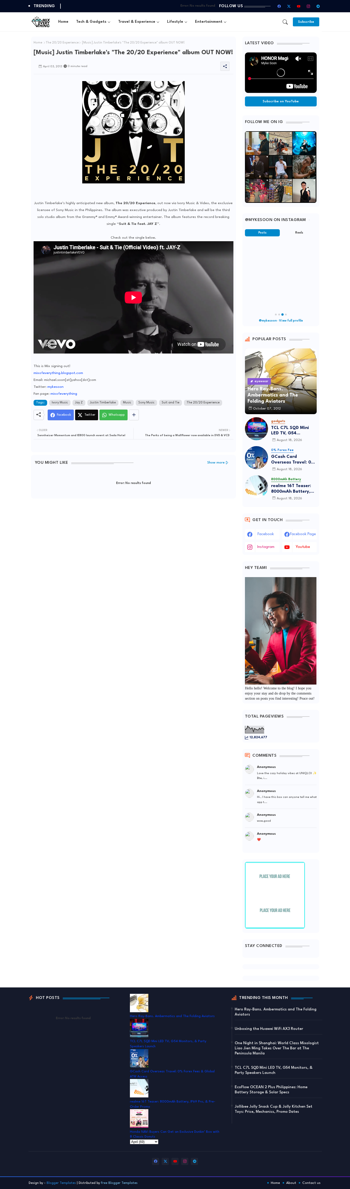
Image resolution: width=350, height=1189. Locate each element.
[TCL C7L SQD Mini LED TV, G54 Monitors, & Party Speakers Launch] (256, 428)
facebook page (303, 534)
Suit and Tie (170, 402)
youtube (303, 547)
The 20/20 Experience (62, 42)
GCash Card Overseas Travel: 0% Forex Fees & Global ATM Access (293, 460)
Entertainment (208, 22)
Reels (299, 232)
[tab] (63, 21)
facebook (266, 534)
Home (63, 22)
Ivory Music (60, 402)
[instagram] (308, 6)
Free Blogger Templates (119, 1183)
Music (127, 402)
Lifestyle (175, 22)
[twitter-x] (289, 6)
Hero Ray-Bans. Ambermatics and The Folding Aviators (172, 1016)
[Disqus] (133, 569)
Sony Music (146, 402)
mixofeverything (63, 393)
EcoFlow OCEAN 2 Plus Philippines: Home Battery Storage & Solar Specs (271, 1089)
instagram (265, 547)
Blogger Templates (61, 1183)
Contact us (311, 1183)
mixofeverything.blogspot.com (58, 373)
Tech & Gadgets (91, 22)
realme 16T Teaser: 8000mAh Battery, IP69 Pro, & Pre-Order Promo (291, 489)
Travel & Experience (136, 22)
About (291, 1183)
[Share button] (134, 415)
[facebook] (279, 6)
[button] (285, 22)
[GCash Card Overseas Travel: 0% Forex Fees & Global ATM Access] (256, 457)
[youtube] (298, 6)
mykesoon (55, 387)
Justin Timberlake (103, 402)
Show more (216, 462)
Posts (262, 232)
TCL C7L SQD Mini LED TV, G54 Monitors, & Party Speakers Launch (290, 431)
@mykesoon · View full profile (281, 320)
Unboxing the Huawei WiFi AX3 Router (269, 1029)
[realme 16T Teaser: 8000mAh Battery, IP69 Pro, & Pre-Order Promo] (256, 486)
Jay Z (79, 402)
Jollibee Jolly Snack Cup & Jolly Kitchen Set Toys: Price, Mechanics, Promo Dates (273, 1109)
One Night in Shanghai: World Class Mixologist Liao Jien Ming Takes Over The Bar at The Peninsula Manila (277, 1048)
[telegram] (318, 6)
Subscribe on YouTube (281, 101)
